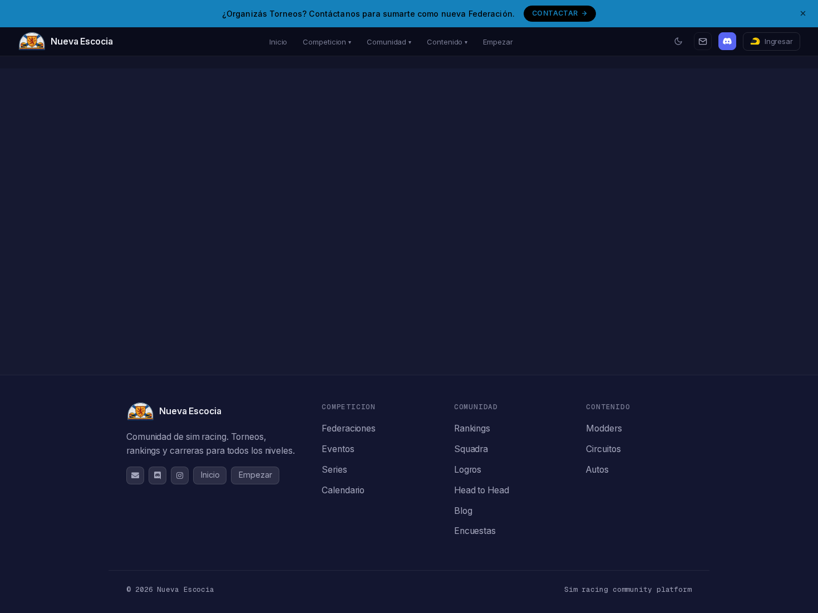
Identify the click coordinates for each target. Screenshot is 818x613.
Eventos (338, 449)
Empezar (498, 41)
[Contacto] (703, 41)
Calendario (343, 490)
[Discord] (727, 41)
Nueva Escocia (82, 41)
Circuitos (603, 449)
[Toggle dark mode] (678, 41)
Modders (604, 428)
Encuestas (475, 531)
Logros (467, 469)
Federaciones (349, 428)
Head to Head (481, 490)
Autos (597, 469)
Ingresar (779, 41)
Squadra (471, 449)
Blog (463, 511)
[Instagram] (180, 475)
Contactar (555, 13)
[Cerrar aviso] (803, 13)
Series (334, 469)
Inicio (278, 41)
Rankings (472, 428)
